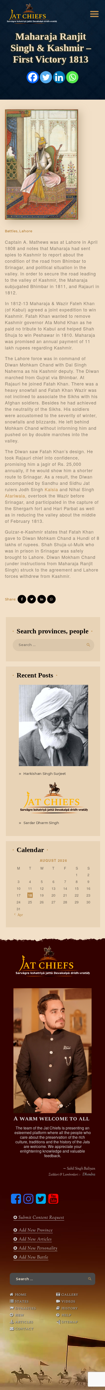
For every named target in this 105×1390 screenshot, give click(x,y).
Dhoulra (89, 1175)
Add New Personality (37, 1248)
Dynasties (25, 1308)
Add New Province (35, 1230)
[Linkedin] (59, 77)
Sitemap (69, 1322)
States (22, 1301)
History (69, 1308)
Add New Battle (32, 1257)
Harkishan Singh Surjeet (44, 773)
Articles (24, 1322)
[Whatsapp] (72, 77)
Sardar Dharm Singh (41, 823)
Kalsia (51, 489)
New (19, 1315)
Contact (24, 1328)
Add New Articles (34, 1239)
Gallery (69, 1294)
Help (66, 1315)
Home (20, 1294)
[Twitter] (46, 77)
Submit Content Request (40, 1218)
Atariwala (15, 495)
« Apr (19, 914)
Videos (68, 1301)
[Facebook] (33, 77)
